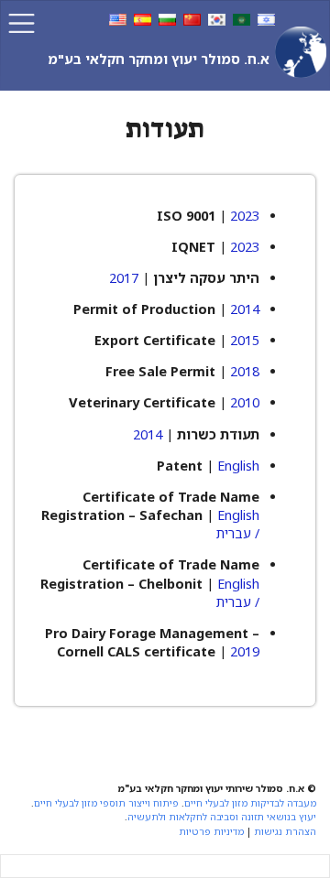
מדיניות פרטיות (211, 831)
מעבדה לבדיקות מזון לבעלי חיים (250, 803)
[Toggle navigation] (21, 23)
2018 (244, 371)
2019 (244, 651)
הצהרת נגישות (285, 831)
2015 (244, 340)
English (238, 465)
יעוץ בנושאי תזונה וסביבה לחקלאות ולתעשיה (221, 816)
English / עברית (237, 524)
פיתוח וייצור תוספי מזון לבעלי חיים (106, 803)
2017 (123, 278)
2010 (244, 402)
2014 (244, 309)
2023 (244, 215)
